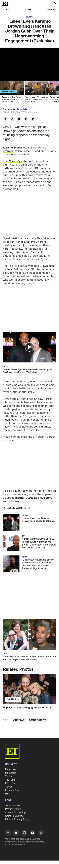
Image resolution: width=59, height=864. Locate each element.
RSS (7, 793)
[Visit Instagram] (24, 833)
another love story (33, 498)
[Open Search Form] (55, 3)
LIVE (7, 9)
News (29, 17)
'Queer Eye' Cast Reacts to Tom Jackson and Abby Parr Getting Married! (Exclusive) (29, 658)
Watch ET (52, 9)
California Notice (14, 816)
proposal (8, 151)
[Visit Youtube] (33, 833)
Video (28, 9)
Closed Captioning (15, 812)
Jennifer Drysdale (17, 109)
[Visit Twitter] (16, 833)
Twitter (9, 776)
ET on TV (10, 783)
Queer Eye (18, 719)
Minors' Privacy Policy (17, 819)
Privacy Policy (13, 809)
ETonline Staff (12, 790)
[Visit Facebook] (8, 833)
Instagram (10, 773)
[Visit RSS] (41, 833)
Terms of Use (12, 805)
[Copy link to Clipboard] (33, 119)
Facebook (10, 769)
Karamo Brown (12, 148)
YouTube (10, 780)
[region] (29, 64)
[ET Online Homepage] (6, 3)
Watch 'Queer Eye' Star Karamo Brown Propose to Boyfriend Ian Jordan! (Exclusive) (29, 371)
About (8, 787)
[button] (29, 347)
